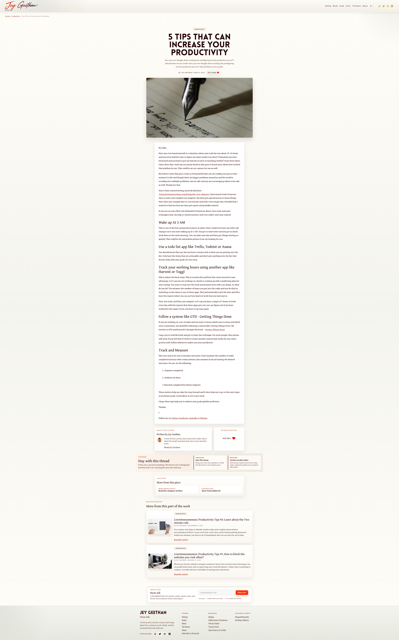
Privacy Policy (214, 624)
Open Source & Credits (217, 630)
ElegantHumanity (242, 617)
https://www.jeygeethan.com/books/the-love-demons (184, 194)
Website (203, 418)
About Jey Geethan (172, 447)
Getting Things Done (215, 329)
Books (335, 6)
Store (348, 6)
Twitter (174, 418)
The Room (356, 6)
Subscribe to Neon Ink (190, 633)
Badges (211, 617)
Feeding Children (242, 620)
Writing (328, 6)
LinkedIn (193, 418)
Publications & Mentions (218, 620)
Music (341, 6)
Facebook (183, 418)
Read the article (181, 540)
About (365, 6)
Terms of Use (213, 627)
